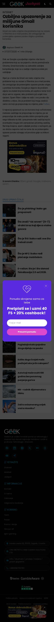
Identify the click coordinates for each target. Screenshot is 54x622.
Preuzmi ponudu (27, 331)
